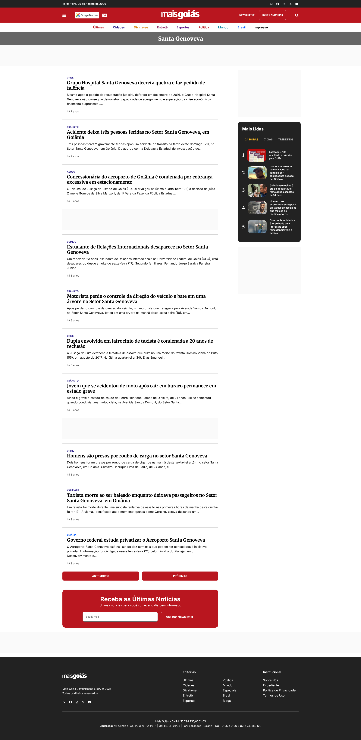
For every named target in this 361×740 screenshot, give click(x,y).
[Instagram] (284, 4)
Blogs (227, 701)
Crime (70, 336)
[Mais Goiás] (180, 15)
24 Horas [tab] (251, 139)
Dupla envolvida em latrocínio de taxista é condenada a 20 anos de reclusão (140, 343)
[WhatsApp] (271, 4)
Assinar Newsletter (179, 617)
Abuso (71, 172)
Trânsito (73, 127)
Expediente (271, 685)
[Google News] (104, 15)
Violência (73, 490)
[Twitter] (290, 4)
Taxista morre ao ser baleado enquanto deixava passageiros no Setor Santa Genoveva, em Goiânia (142, 498)
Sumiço (71, 242)
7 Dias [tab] (268, 139)
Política (204, 27)
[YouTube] (297, 4)
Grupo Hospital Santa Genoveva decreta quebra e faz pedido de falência (136, 85)
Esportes (183, 27)
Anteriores (100, 576)
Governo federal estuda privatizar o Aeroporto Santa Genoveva (136, 540)
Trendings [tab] (286, 139)
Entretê (162, 27)
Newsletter (247, 15)
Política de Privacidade (279, 690)
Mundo (223, 27)
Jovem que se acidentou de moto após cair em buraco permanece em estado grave (141, 388)
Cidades (119, 27)
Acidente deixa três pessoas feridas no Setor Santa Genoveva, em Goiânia (138, 134)
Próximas (180, 576)
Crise (70, 77)
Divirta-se (141, 27)
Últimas (98, 27)
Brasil (241, 27)
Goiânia (72, 535)
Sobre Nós (270, 680)
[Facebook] (277, 4)
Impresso (261, 27)
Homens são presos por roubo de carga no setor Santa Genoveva (137, 456)
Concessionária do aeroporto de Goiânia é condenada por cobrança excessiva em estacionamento (139, 179)
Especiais (229, 690)
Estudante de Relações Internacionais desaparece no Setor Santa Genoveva (137, 249)
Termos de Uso (274, 695)
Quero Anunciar (272, 15)
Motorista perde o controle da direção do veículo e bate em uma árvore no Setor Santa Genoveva (136, 299)
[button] (64, 15)
